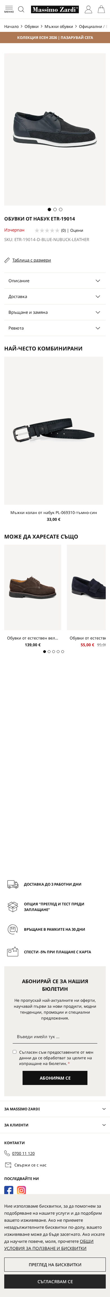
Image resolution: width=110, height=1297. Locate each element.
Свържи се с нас (30, 1165)
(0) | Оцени (72, 230)
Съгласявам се (55, 1281)
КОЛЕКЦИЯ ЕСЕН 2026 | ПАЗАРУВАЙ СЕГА (55, 37)
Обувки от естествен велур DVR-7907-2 (32, 638)
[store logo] (55, 9)
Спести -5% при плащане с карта (57, 951)
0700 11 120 (23, 1153)
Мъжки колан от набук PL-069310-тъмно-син (53, 512)
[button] (49, 209)
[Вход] (88, 9)
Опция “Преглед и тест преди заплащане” (54, 906)
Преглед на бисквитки (55, 1264)
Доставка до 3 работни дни (53, 884)
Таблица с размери (31, 260)
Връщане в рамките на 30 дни (54, 929)
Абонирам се (55, 1078)
